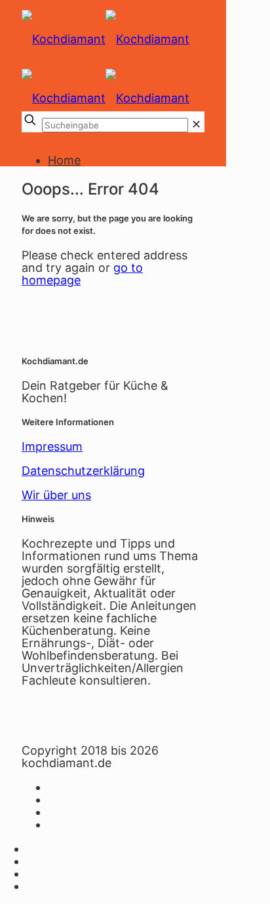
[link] (196, 124)
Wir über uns (56, 495)
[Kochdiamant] (113, 42)
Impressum (52, 446)
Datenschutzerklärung (83, 471)
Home (64, 160)
